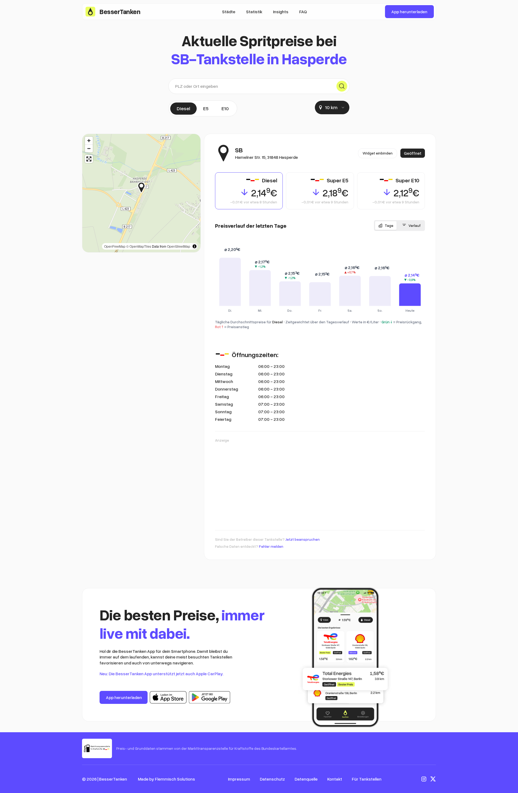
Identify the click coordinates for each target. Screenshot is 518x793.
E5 (206, 108)
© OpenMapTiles (138, 246)
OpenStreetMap (178, 246)
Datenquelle (306, 779)
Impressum (239, 779)
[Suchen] (341, 86)
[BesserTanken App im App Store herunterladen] (168, 697)
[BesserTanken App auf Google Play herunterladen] (209, 697)
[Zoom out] (89, 148)
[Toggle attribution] (194, 246)
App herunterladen (409, 11)
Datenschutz (272, 779)
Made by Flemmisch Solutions (166, 779)
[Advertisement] (320, 484)
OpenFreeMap (114, 246)
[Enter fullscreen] (89, 159)
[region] (141, 193)
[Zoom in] (89, 141)
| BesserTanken (112, 779)
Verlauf (414, 225)
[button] (145, 187)
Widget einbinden (378, 153)
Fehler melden (271, 546)
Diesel (183, 108)
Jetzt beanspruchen (302, 539)
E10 (225, 108)
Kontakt (334, 779)
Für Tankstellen (366, 779)
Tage (389, 225)
